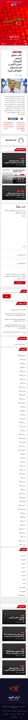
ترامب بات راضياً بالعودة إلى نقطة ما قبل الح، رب (15, 178)
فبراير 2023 (22, 485)
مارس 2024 (22, 469)
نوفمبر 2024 (22, 438)
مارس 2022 (22, 529)
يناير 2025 (22, 430)
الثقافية (23, 563)
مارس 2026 (22, 375)
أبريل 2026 (22, 371)
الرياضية (23, 567)
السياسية (23, 575)
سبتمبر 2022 (22, 505)
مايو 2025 (22, 414)
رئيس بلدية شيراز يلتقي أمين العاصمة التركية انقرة (14, 194)
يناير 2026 (22, 383)
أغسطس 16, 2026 (19, 638)
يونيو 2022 (22, 517)
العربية (23, 579)
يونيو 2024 (22, 458)
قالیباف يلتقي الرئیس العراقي (18, 309)
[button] (5, 43)
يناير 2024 (22, 477)
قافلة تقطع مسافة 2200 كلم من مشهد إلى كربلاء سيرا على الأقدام (15, 653)
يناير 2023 (22, 489)
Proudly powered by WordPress (10, 706)
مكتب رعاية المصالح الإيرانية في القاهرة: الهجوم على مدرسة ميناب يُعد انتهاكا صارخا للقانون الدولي (14, 326)
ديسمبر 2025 (22, 387)
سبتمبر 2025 (22, 399)
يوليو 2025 (22, 406)
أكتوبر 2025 (22, 395)
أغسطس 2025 (21, 402)
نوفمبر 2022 (22, 497)
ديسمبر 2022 (22, 493)
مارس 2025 (22, 422)
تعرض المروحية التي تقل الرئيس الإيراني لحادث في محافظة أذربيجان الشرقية (20, 126)
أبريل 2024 (22, 466)
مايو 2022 (22, 521)
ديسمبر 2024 (22, 434)
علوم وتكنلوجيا (21, 595)
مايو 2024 (22, 462)
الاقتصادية (22, 559)
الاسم (23, 246)
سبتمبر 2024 (22, 446)
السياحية (23, 571)
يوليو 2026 (22, 359)
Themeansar (14, 707)
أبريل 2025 (22, 418)
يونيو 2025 (22, 410)
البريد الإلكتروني (21, 255)
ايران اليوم (14, 36)
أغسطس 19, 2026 (19, 621)
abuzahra (9, 140)
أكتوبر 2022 (22, 501)
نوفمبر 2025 (22, 391)
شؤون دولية (22, 158)
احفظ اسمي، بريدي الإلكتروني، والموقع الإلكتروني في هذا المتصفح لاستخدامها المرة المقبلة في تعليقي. (14, 276)
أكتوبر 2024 (22, 442)
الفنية (24, 583)
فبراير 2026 (22, 379)
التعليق (23, 216)
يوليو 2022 (22, 513)
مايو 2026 (22, 367)
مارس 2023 (22, 481)
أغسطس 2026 (21, 355)
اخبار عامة (22, 174)
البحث (24, 291)
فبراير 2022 (22, 533)
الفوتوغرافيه (22, 587)
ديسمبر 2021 (22, 540)
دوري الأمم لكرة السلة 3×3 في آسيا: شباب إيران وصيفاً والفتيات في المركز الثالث (14, 636)
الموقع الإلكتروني (21, 263)
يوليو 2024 (22, 454)
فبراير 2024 (22, 473)
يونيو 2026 (22, 363)
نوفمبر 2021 (22, 544)
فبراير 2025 (22, 426)
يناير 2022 (22, 536)
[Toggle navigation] (15, 44)
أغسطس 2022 (21, 509)
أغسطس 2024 (21, 450)
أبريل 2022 (22, 525)
